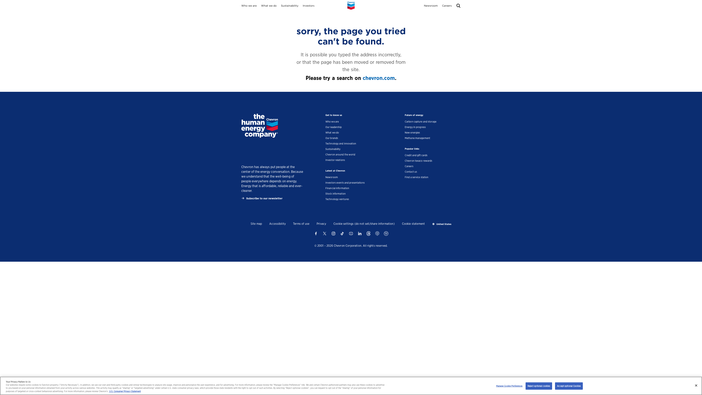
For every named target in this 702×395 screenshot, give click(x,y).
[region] (351, 386)
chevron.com (379, 78)
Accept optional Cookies (569, 386)
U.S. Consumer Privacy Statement (125, 391)
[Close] (696, 385)
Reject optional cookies (539, 386)
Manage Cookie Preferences (509, 386)
